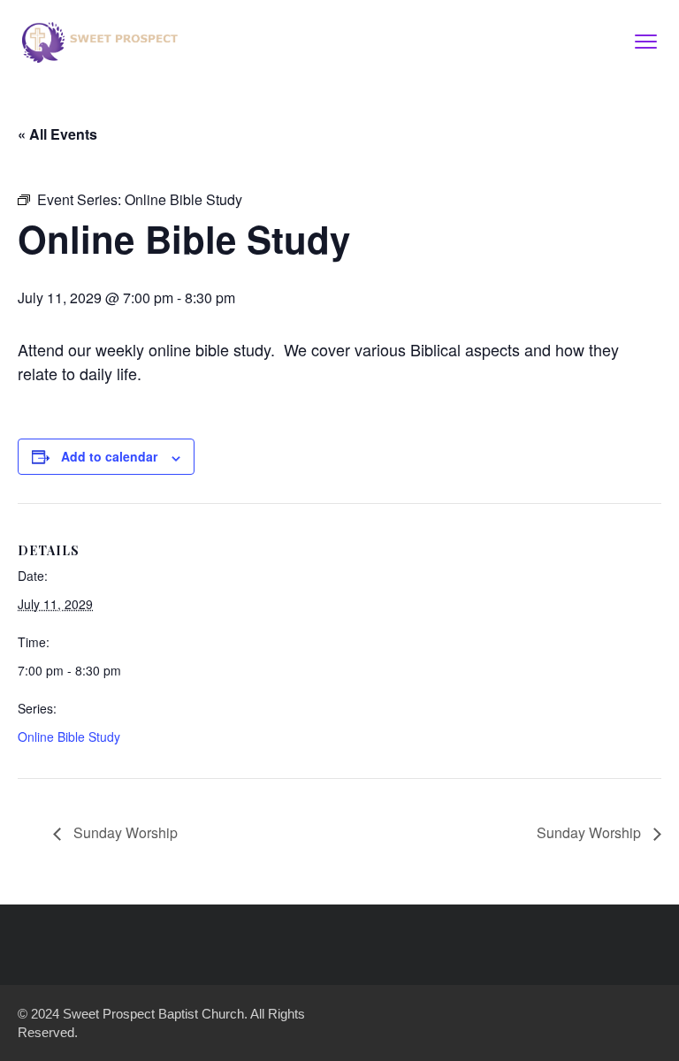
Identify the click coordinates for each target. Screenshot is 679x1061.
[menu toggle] (646, 41)
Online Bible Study (69, 736)
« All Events (57, 134)
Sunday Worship (124, 832)
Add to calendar (109, 456)
